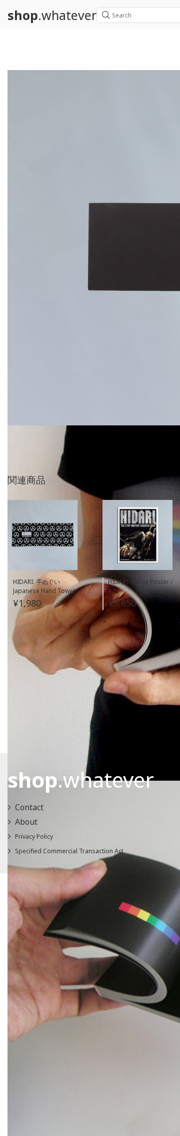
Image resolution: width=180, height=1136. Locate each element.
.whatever (52, 15)
